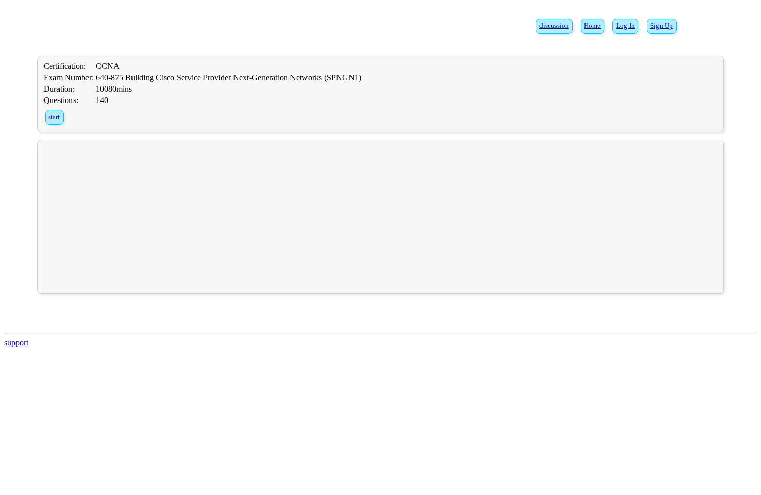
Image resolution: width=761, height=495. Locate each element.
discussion (554, 26)
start (54, 117)
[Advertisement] (380, 216)
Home (592, 26)
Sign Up (661, 26)
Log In (625, 26)
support (16, 342)
